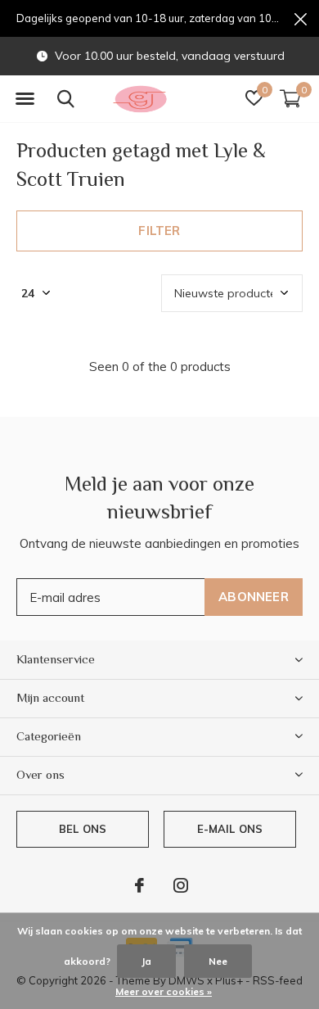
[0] (290, 98)
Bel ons (82, 828)
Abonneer (253, 596)
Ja (146, 961)
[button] (24, 99)
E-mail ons (230, 828)
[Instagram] (180, 885)
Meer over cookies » (163, 991)
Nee (218, 961)
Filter (159, 230)
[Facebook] (139, 885)
